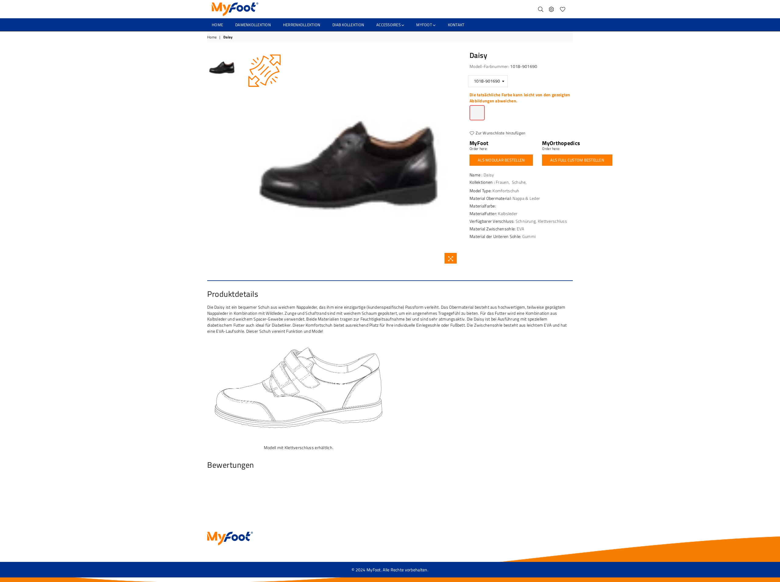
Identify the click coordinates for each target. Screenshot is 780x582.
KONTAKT (456, 25)
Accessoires (389, 25)
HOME (217, 25)
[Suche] (540, 9)
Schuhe (519, 182)
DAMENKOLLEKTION (253, 25)
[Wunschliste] (562, 9)
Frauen (502, 182)
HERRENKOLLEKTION (301, 25)
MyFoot (424, 25)
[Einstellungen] (551, 9)
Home (212, 37)
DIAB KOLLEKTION (348, 25)
